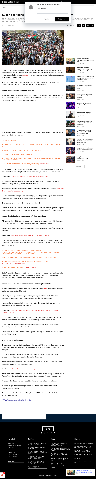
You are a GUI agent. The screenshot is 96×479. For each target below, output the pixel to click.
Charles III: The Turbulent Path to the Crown (83, 457)
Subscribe (61, 19)
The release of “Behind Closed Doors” (82, 461)
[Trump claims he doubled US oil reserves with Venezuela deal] (70, 150)
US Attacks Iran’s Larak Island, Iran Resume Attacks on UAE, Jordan (84, 87)
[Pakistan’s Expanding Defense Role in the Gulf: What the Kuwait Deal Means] (70, 123)
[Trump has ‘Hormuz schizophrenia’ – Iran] (70, 159)
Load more (79, 166)
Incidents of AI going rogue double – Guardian (37, 447)
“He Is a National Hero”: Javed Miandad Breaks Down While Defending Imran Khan (84, 132)
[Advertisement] (33, 117)
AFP (5, 25)
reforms (25, 75)
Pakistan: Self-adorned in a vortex (84, 443)
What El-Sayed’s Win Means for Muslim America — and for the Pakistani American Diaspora (59, 460)
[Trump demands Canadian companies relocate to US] (70, 114)
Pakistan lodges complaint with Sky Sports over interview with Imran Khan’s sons (85, 140)
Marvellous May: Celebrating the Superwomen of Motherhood (83, 450)
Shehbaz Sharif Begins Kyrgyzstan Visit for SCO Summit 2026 (85, 60)
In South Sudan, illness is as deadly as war (25, 369)
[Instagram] (45, 433)
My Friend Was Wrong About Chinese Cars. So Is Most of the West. (59, 455)
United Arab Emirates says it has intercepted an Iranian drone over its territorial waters (85, 78)
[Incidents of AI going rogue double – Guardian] (70, 105)
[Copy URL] (92, 25)
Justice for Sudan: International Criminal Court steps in (29, 235)
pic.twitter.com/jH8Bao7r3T (14, 263)
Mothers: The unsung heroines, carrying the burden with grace (83, 446)
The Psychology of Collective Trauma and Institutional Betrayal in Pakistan (59, 444)
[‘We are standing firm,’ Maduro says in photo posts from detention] (70, 96)
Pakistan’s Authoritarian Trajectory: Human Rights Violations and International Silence (59, 465)
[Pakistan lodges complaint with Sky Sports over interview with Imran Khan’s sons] (70, 141)
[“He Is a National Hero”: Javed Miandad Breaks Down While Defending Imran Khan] (70, 132)
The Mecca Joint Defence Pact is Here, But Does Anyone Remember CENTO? (60, 450)
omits (45, 289)
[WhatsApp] (88, 25)
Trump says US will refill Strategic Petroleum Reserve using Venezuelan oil (84, 69)
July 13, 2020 (44, 164)
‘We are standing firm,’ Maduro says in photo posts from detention (84, 96)
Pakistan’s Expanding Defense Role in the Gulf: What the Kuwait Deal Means (85, 123)
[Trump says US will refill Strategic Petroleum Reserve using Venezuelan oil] (70, 70)
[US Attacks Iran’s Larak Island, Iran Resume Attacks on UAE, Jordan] (70, 88)
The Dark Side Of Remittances (59, 470)
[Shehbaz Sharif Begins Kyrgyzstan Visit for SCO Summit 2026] (70, 61)
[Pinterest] (48, 433)
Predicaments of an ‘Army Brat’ (83, 454)
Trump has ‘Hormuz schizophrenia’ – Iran (33, 467)
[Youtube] (54, 433)
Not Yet (46, 19)
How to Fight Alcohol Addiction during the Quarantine (29, 176)
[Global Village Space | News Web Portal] (10, 2)
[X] (83, 25)
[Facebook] (79, 25)
